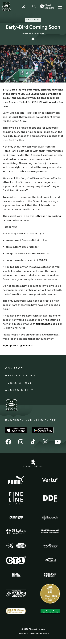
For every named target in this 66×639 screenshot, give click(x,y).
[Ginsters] (16, 545)
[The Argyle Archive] (50, 611)
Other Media (42, 633)
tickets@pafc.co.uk (47, 323)
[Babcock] (50, 517)
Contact (14, 368)
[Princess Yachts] (50, 545)
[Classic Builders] (33, 463)
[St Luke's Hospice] (16, 531)
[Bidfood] (50, 560)
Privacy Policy (20, 375)
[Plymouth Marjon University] (16, 594)
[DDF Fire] (50, 498)
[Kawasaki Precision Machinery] (50, 531)
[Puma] (16, 480)
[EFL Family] (16, 611)
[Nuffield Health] (50, 575)
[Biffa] (16, 575)
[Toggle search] (34, 6)
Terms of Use (18, 382)
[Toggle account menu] (24, 6)
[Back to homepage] (6, 6)
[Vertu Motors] (50, 480)
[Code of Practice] (50, 594)
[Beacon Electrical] (16, 517)
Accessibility (19, 389)
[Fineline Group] (16, 498)
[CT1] (16, 560)
